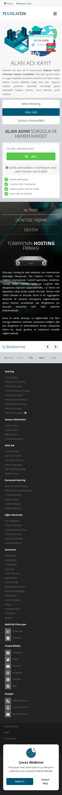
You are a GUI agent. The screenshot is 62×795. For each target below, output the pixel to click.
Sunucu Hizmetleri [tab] (31, 120)
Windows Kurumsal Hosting (18, 490)
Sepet (9, 3)
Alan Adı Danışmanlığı (15, 469)
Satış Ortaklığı (11, 582)
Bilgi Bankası (11, 577)
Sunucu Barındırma (14, 438)
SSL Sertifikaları (12, 520)
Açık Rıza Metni (11, 726)
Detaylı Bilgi (45, 781)
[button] (47, 346)
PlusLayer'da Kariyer (15, 586)
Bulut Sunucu (11, 434)
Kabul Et (19, 781)
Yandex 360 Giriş (13, 508)
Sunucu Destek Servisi (16, 529)
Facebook (17, 652)
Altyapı (8, 604)
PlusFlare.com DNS (14, 538)
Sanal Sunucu (11, 429)
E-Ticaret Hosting (13, 495)
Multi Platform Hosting (15, 404)
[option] (31, 60)
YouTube (16, 665)
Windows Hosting (13, 386)
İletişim (8, 617)
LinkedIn (16, 679)
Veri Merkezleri (12, 608)
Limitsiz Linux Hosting (15, 381)
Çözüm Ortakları (13, 600)
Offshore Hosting (13, 408)
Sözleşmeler (11, 564)
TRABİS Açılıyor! (12, 473)
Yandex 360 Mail (13, 503)
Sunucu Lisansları (13, 525)
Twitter (15, 659)
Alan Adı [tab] (31, 112)
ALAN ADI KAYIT (31, 63)
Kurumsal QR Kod (13, 543)
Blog (14, 685)
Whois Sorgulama (13, 464)
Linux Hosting (11, 377)
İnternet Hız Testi (13, 534)
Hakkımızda (10, 555)
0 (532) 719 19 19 (20, 707)
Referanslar (11, 595)
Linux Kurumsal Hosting (16, 486)
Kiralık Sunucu (12, 425)
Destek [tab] (31, 229)
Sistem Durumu (12, 573)
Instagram (17, 672)
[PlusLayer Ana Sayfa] (13, 15)
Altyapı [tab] (31, 210)
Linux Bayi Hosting (13, 395)
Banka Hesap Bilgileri (15, 591)
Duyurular (10, 568)
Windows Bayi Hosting (15, 399)
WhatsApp (17, 631)
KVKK (6, 732)
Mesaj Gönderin (20, 713)
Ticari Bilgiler (11, 560)
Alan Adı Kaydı (12, 451)
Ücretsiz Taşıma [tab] (31, 219)
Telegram (16, 637)
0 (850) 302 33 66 (20, 700)
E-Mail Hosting (11, 499)
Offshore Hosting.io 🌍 (16, 412)
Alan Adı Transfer (13, 455)
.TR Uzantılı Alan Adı (14, 460)
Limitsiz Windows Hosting (17, 390)
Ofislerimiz (10, 613)
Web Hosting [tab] (31, 104)
